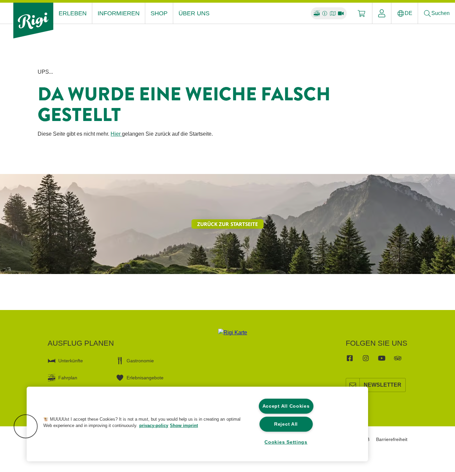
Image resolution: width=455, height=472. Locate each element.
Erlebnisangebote (145, 377)
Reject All (286, 424)
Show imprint (184, 425)
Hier (116, 134)
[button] (25, 426)
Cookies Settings (285, 442)
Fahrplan (67, 377)
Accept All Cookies (286, 406)
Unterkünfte (70, 360)
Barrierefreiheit (391, 439)
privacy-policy (153, 425)
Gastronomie (140, 360)
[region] (197, 424)
